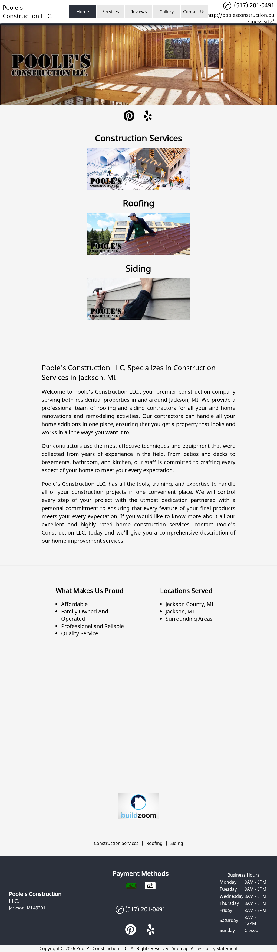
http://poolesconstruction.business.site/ (240, 18)
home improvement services (87, 540)
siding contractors (153, 407)
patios (191, 454)
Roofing (154, 843)
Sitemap (180, 948)
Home (83, 12)
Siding (176, 843)
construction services (162, 524)
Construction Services (116, 843)
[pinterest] (129, 116)
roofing (106, 407)
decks (220, 454)
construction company (207, 391)
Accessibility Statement (214, 948)
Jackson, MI (183, 399)
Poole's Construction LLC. (107, 391)
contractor (167, 416)
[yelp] (147, 116)
